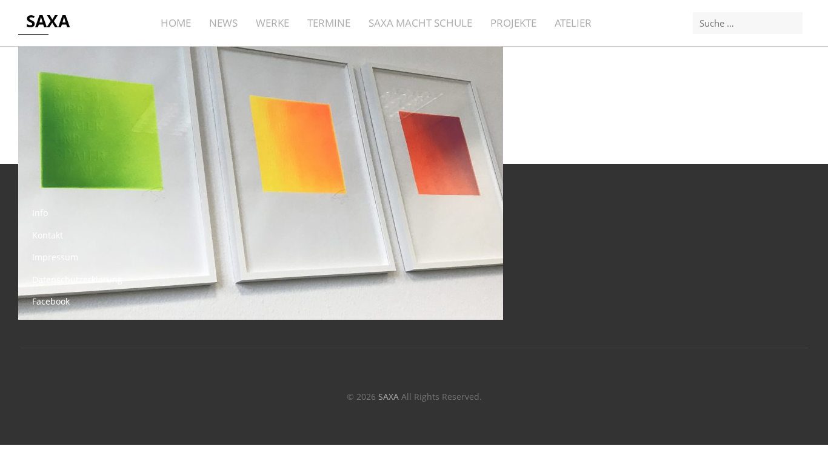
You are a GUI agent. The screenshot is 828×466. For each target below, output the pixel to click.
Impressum (55, 257)
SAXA (48, 20)
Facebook (51, 301)
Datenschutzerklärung (77, 279)
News (223, 23)
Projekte (513, 23)
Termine (328, 23)
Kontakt (47, 235)
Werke (272, 23)
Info (40, 212)
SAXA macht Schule (420, 23)
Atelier (573, 23)
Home (176, 23)
